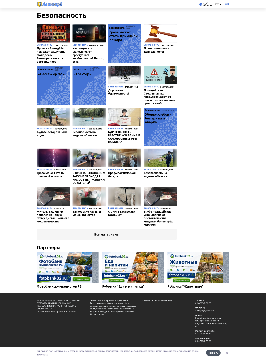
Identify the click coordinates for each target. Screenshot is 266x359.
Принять (213, 352)
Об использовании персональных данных (56, 311)
